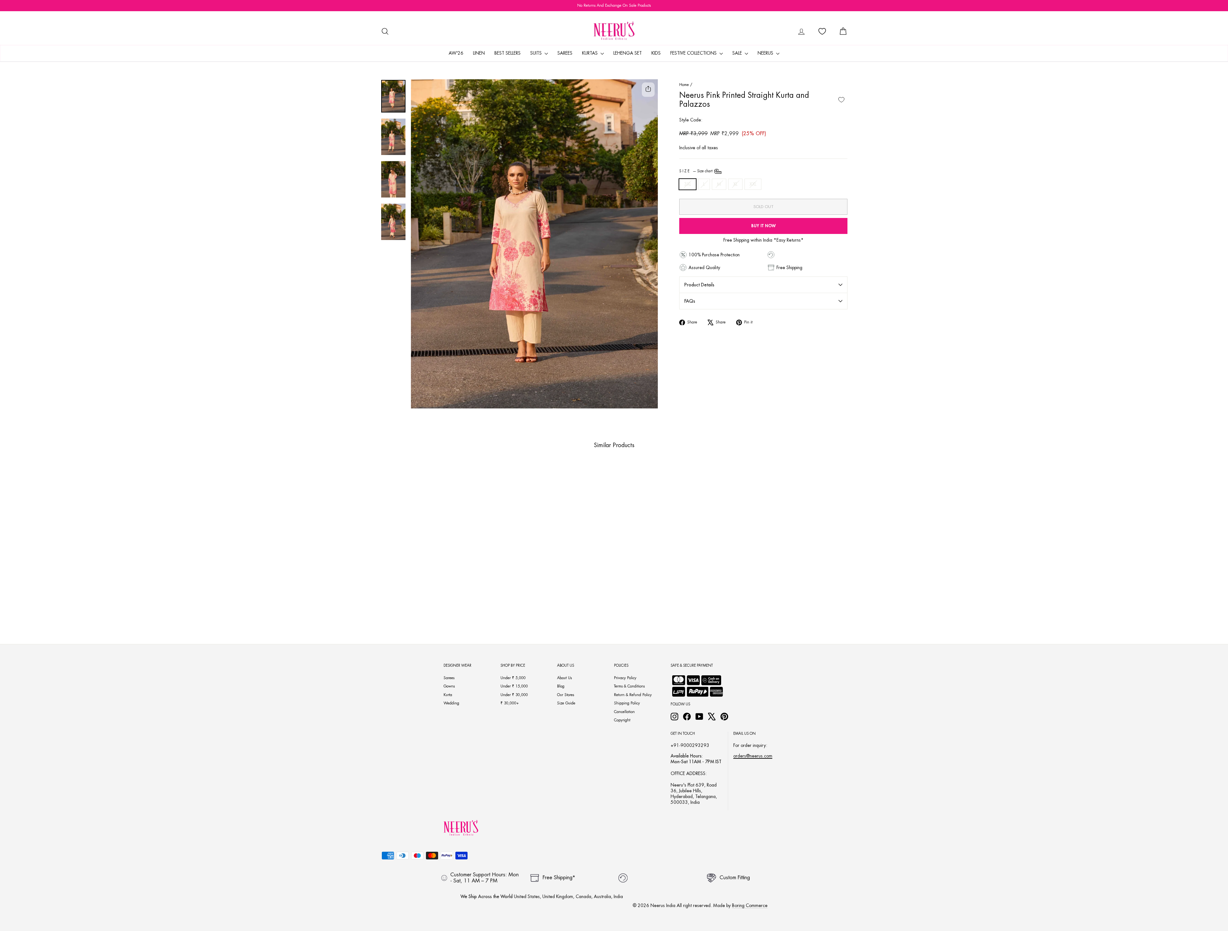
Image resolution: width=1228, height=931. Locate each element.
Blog (560, 686)
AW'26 (456, 53)
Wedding (451, 703)
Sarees (564, 53)
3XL (687, 184)
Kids (656, 53)
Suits (536, 53)
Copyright (622, 720)
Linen (479, 53)
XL (735, 184)
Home (684, 85)
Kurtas (590, 53)
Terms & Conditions (629, 686)
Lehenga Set (627, 53)
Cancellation (624, 712)
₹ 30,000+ (509, 703)
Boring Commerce (749, 905)
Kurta (448, 695)
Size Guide (566, 703)
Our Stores (565, 695)
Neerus (766, 53)
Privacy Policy (625, 678)
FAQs (689, 301)
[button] (428, 598)
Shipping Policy (627, 703)
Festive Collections (694, 53)
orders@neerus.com (752, 756)
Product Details (699, 285)
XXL (753, 184)
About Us (564, 678)
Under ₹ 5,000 (513, 678)
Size (696, 171)
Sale (737, 53)
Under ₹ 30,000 (514, 695)
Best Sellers (507, 53)
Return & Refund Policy (633, 695)
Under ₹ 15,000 (514, 686)
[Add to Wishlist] (841, 100)
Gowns (449, 686)
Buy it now (763, 226)
